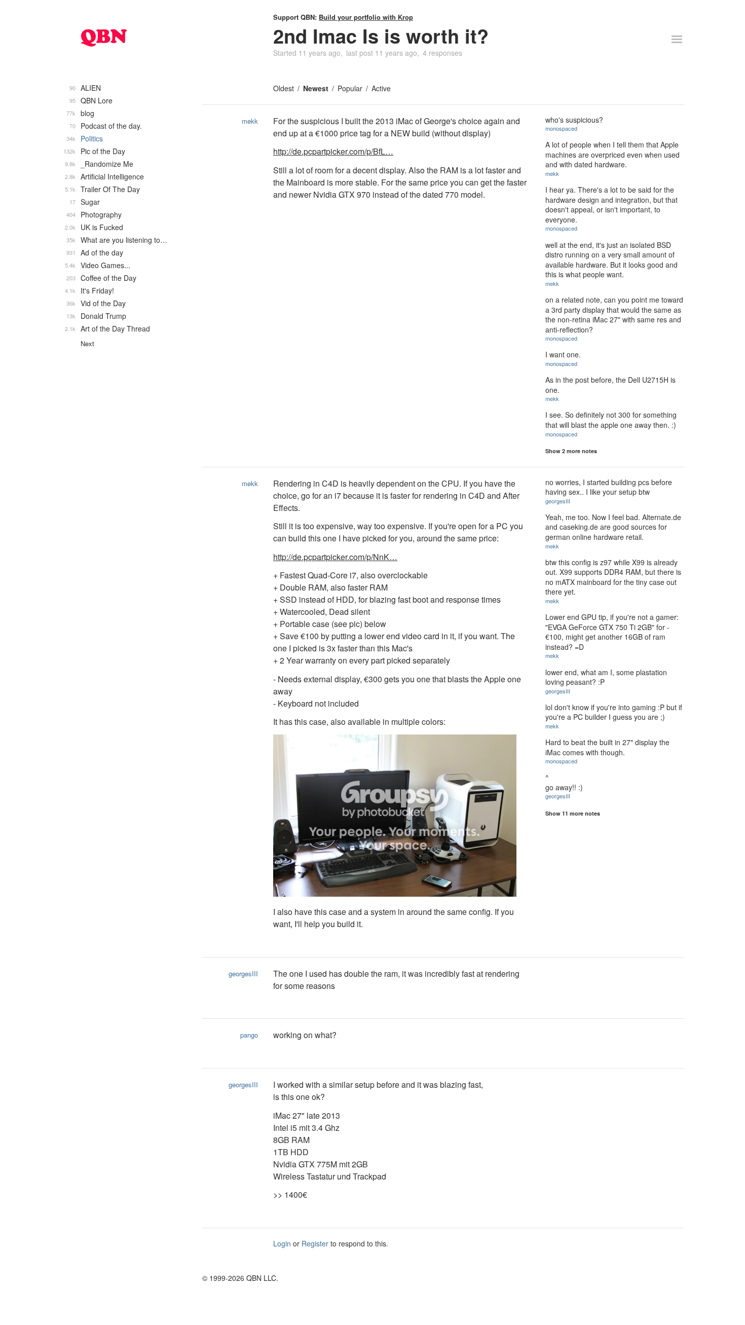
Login (282, 1243)
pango (249, 1035)
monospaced (561, 128)
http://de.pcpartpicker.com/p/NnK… (335, 557)
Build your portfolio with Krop (366, 17)
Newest (315, 88)
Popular (350, 88)
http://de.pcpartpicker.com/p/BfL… (333, 151)
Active (381, 88)
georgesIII (557, 501)
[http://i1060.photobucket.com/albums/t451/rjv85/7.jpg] (401, 817)
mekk (250, 121)
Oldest (283, 88)
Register (315, 1243)
